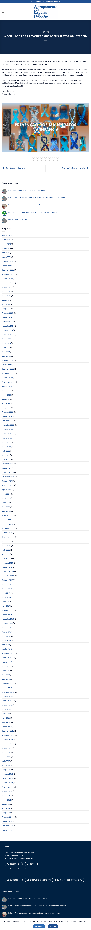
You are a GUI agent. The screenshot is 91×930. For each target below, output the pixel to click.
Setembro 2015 (7, 744)
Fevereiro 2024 (7, 360)
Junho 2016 (6, 709)
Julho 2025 (6, 291)
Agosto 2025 (7, 287)
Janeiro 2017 (7, 688)
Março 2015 (6, 770)
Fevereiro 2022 (7, 464)
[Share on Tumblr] (57, 159)
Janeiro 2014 (7, 821)
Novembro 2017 (8, 653)
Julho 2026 (6, 240)
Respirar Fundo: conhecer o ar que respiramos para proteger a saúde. (34, 212)
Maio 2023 (6, 399)
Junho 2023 (6, 395)
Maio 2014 (6, 804)
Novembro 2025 (8, 274)
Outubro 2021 (7, 481)
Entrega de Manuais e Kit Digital (20, 219)
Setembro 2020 (7, 537)
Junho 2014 (6, 800)
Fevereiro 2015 (7, 774)
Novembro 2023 (8, 373)
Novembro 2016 (8, 692)
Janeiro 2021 (7, 520)
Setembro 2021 (7, 485)
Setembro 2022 (7, 433)
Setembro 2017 (7, 658)
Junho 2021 (6, 498)
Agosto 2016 (7, 705)
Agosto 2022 (7, 438)
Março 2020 (6, 558)
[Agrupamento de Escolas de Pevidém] (45, 12)
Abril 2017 (6, 675)
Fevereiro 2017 (7, 683)
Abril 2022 (6, 455)
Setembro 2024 (7, 334)
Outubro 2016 (7, 696)
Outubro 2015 (7, 739)
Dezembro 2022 (8, 421)
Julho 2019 (6, 593)
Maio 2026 (6, 248)
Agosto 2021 (7, 489)
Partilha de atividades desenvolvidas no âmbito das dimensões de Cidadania (37, 197)
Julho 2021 (6, 494)
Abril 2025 (6, 304)
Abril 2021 (6, 507)
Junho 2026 (6, 244)
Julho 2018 (6, 636)
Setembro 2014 (7, 787)
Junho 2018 (6, 640)
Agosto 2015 (7, 748)
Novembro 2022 (8, 425)
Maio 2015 (6, 761)
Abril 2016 (6, 718)
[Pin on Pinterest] (49, 159)
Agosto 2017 (7, 662)
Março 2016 (6, 722)
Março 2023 (6, 408)
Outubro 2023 (7, 377)
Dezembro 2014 (8, 778)
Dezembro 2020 (8, 524)
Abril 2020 (6, 554)
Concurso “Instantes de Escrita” (73, 168)
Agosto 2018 (7, 632)
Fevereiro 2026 (7, 261)
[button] (3, 12)
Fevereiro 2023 (7, 412)
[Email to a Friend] (45, 159)
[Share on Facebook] (37, 159)
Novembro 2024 (8, 326)
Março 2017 (6, 679)
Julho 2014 (6, 795)
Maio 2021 (6, 502)
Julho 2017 (6, 666)
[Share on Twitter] (41, 159)
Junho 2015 (6, 757)
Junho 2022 (6, 446)
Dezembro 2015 (8, 731)
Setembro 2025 (7, 283)
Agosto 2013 (7, 830)
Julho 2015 (6, 752)
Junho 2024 (6, 343)
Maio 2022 (6, 451)
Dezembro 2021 (8, 472)
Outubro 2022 (7, 429)
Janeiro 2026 (7, 265)
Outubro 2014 (7, 782)
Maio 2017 (6, 670)
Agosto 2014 (7, 791)
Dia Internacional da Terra (15, 168)
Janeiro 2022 (7, 468)
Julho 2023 (6, 390)
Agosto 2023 (7, 386)
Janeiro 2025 (7, 317)
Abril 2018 (6, 645)
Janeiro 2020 (7, 567)
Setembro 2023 (7, 382)
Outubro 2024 (7, 330)
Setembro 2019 (7, 584)
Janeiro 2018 (7, 649)
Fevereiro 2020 (7, 563)
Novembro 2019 (8, 576)
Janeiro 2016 (7, 726)
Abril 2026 (6, 253)
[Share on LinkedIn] (53, 159)
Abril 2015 (6, 765)
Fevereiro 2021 (7, 515)
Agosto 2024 (7, 339)
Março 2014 (6, 813)
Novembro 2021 (8, 477)
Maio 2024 (6, 347)
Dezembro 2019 (8, 571)
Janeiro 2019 (7, 614)
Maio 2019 (6, 601)
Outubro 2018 (7, 623)
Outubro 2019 (7, 580)
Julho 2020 (6, 541)
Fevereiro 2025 (7, 313)
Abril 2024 (6, 352)
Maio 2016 (6, 714)
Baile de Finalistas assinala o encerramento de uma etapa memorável (34, 205)
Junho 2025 (6, 296)
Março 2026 (6, 257)
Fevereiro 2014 (7, 817)
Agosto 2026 (7, 235)
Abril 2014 (6, 808)
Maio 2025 (6, 300)
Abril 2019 (6, 606)
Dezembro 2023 (8, 369)
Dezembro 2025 (8, 270)
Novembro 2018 (8, 619)
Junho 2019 (6, 597)
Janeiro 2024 (7, 365)
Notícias (45, 32)
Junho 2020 (6, 546)
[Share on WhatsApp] (33, 159)
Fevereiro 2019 (7, 610)
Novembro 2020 (8, 528)
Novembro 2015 (8, 735)
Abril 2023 (6, 403)
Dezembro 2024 (8, 321)
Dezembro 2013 (8, 826)
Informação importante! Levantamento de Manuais (27, 190)
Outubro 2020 (7, 533)
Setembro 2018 (7, 627)
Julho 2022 (6, 442)
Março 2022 (6, 459)
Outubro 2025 (7, 278)
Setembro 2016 (7, 701)
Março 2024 (6, 356)
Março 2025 (6, 309)
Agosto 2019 (7, 589)
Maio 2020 (6, 550)
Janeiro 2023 (7, 416)
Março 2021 (6, 511)
